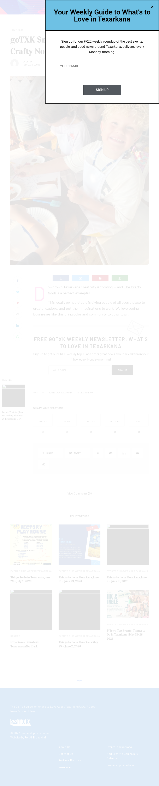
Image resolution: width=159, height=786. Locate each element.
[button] (152, 6)
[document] (79, 393)
